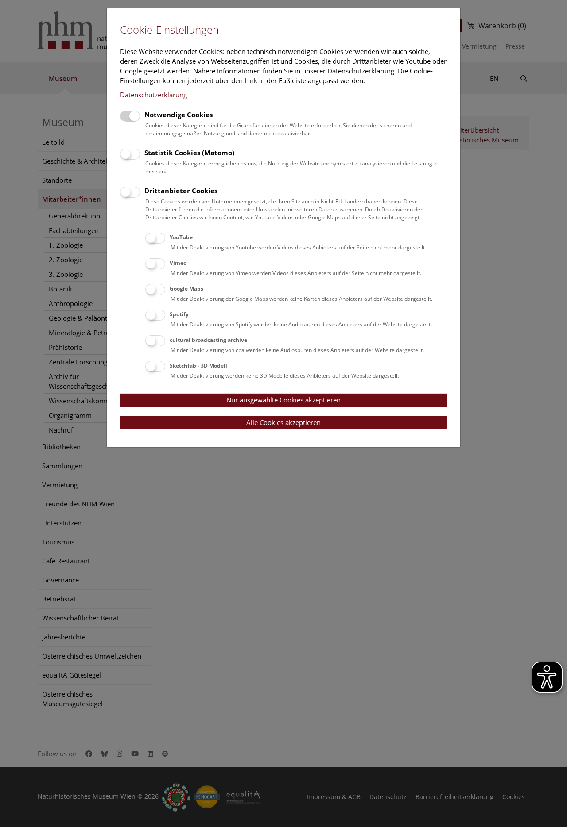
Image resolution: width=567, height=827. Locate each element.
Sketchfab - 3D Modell (198, 365)
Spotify (179, 314)
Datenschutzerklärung (153, 94)
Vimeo (178, 263)
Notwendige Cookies (178, 114)
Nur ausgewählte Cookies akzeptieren (283, 399)
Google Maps (186, 288)
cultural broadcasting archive (208, 340)
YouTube (181, 237)
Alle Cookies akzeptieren (283, 422)
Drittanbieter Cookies (180, 190)
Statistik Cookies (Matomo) (189, 152)
